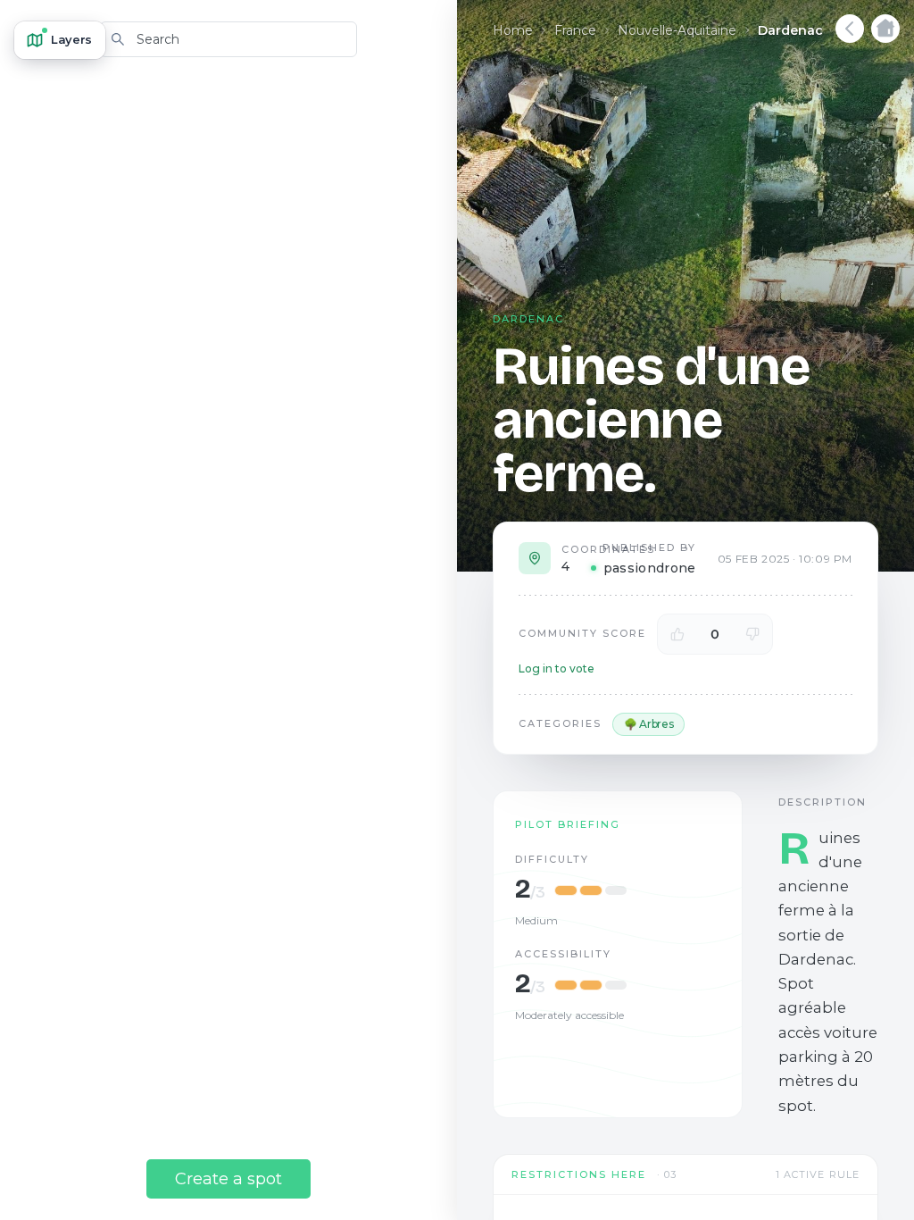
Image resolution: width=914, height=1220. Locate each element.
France (575, 30)
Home (513, 30)
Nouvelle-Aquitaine (677, 30)
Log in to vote (556, 668)
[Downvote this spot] (752, 634)
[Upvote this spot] (677, 634)
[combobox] (228, 39)
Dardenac (790, 30)
